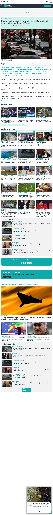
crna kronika (27, 284)
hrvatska (4, 284)
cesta (23, 125)
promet (9, 125)
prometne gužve (16, 125)
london (4, 125)
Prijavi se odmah (6, 277)
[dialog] (39, 500)
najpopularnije (8, 344)
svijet (35, 284)
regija (20, 284)
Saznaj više (39, 511)
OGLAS (26, 12)
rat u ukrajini (12, 284)
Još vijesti (25, 389)
